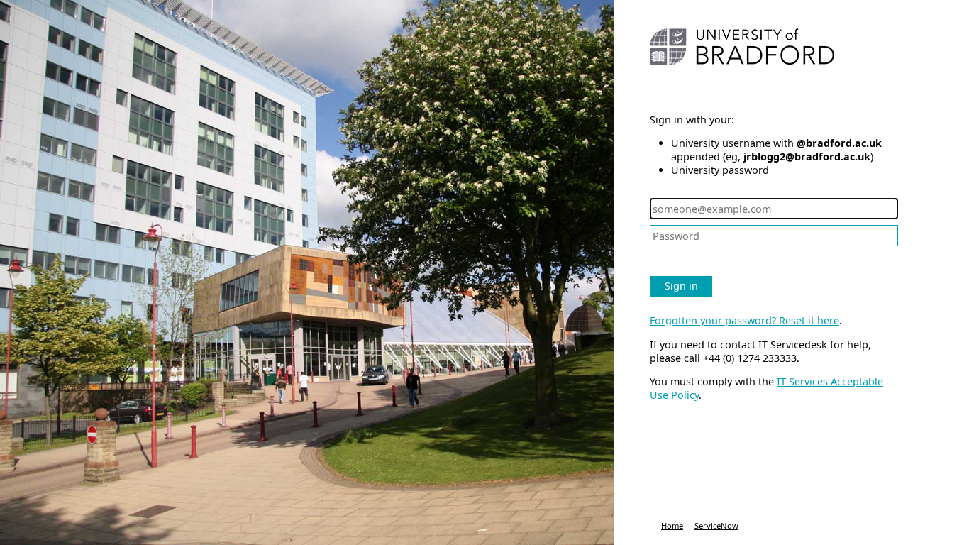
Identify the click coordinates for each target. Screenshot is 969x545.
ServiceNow (716, 525)
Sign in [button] (681, 285)
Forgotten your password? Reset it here (744, 320)
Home (672, 525)
